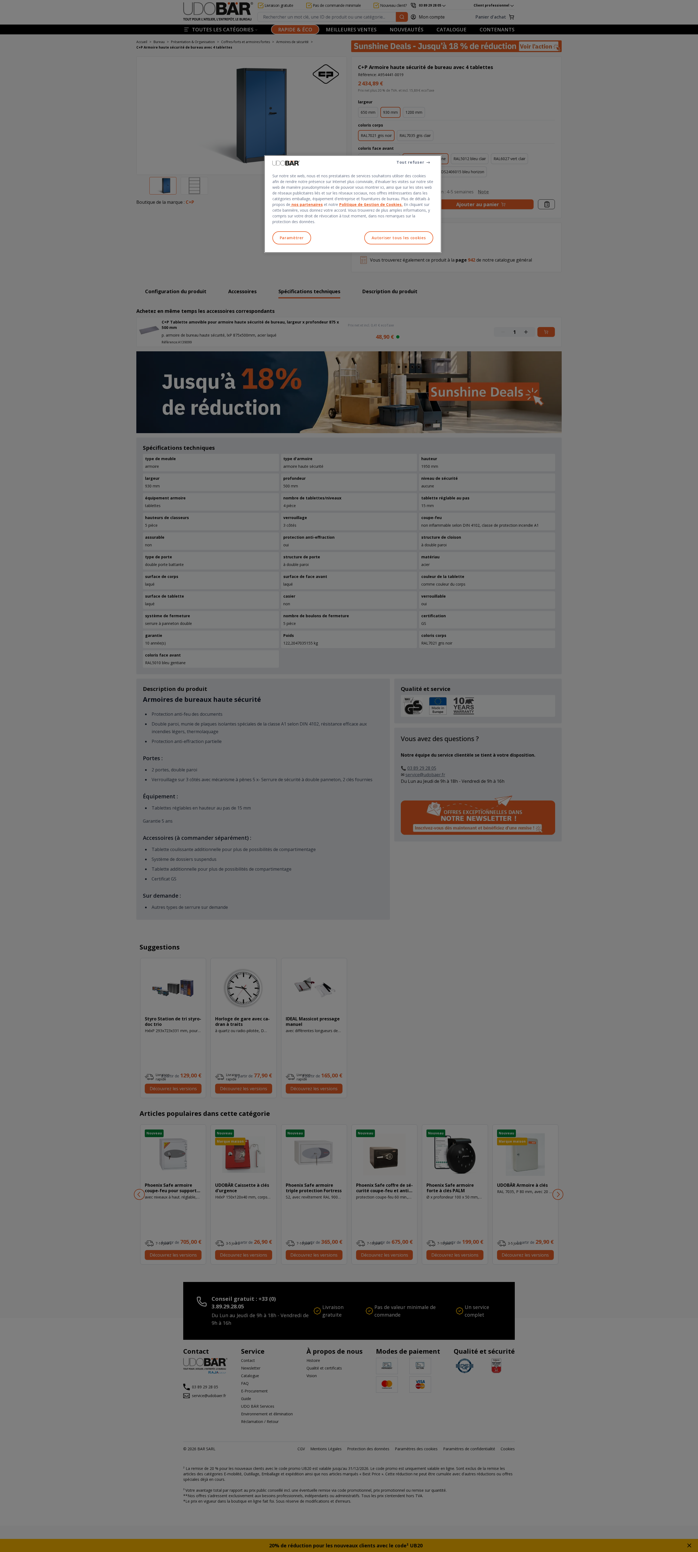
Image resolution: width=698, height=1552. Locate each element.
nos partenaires (306, 204)
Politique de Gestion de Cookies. (371, 204)
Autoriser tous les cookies (399, 237)
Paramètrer (292, 237)
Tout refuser (410, 162)
